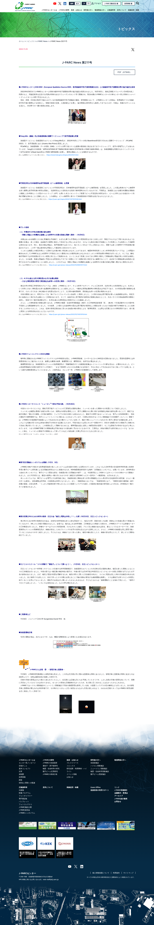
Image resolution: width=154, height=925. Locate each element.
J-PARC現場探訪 (120, 790)
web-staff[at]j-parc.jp (51, 879)
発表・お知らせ (76, 10)
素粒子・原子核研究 (50, 766)
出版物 (21, 790)
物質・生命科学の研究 (51, 768)
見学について (121, 10)
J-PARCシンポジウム (27, 813)
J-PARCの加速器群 (50, 763)
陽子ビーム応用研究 (50, 771)
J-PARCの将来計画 (50, 774)
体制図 (21, 774)
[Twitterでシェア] (132, 51)
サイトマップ (128, 873)
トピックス (30, 41)
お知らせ (70, 777)
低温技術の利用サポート (100, 790)
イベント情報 (72, 774)
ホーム (21, 41)
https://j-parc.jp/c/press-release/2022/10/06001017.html (68, 265)
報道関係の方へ (100, 10)
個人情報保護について (100, 873)
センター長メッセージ (27, 763)
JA (84, 3)
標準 (71, 3)
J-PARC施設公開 (25, 807)
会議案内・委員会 (121, 793)
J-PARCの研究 (64, 10)
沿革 (20, 771)
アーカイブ (118, 796)
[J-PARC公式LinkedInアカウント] (65, 3)
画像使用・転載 (133, 10)
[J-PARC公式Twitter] (59, 3)
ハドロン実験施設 (97, 766)
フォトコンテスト (25, 804)
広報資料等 (111, 10)
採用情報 (127, 3)
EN (88, 3)
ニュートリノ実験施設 (99, 768)
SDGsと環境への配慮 (27, 783)
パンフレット (24, 801)
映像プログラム (25, 793)
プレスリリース (72, 763)
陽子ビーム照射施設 (98, 774)
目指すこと (23, 766)
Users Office (95, 787)
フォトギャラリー (25, 796)
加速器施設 (95, 763)
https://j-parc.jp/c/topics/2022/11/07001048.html (65, 199)
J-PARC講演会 (24, 810)
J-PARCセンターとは (49, 10)
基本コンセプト (25, 768)
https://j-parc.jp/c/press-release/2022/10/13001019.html (68, 314)
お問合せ (117, 801)
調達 (20, 780)
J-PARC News (42, 41)
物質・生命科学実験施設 (100, 771)
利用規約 (116, 873)
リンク (116, 787)
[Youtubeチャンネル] (54, 3)
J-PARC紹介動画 (120, 799)
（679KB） (124, 72)
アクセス (97, 3)
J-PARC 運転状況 (110, 3)
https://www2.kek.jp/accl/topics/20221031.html (62, 155)
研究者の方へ (88, 10)
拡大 (77, 3)
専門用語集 (23, 799)
